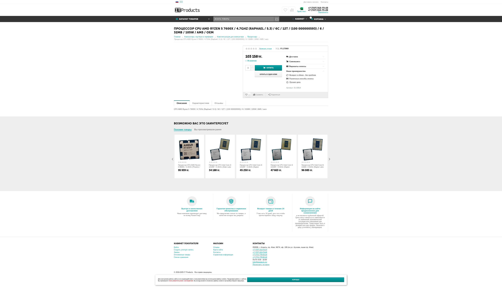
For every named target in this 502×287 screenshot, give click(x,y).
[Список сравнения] (292, 10)
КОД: (278, 49)
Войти (176, 247)
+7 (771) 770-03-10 (260, 255)
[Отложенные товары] (285, 10)
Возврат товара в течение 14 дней (270, 210)
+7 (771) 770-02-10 (260, 257)
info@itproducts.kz (260, 262)
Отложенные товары (182, 255)
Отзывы (216, 247)
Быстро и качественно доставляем (191, 210)
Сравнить (259, 95)
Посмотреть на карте (261, 265)
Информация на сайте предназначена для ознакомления (310, 211)
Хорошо (295, 280)
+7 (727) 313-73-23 (318, 8)
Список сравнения (181, 257)
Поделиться (275, 95)
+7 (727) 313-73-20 (318, 10)
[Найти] (276, 19)
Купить (270, 68)
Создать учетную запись (183, 250)
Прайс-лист (301, 11)
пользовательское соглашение (181, 281)
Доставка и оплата (311, 2)
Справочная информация (223, 255)
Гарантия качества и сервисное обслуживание (231, 210)
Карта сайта (218, 250)
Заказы (176, 252)
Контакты (324, 2)
